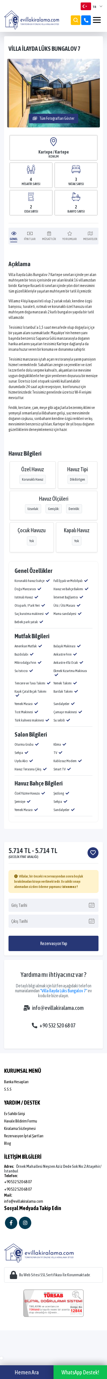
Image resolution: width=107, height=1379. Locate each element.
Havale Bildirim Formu (20, 1121)
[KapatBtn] (86, 20)
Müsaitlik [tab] (49, 239)
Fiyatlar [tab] (30, 239)
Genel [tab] (14, 239)
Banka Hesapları (16, 1081)
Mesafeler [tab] (90, 239)
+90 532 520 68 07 (57, 1025)
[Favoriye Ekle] (93, 852)
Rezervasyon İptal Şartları (23, 1135)
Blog (7, 1143)
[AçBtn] (75, 20)
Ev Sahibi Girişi (14, 1113)
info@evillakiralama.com (58, 1008)
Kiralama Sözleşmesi (20, 1128)
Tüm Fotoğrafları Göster (56, 118)
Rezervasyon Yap (53, 943)
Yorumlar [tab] (69, 239)
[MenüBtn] (97, 20)
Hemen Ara (27, 1372)
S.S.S (8, 1089)
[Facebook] (11, 1223)
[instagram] (25, 1223)
